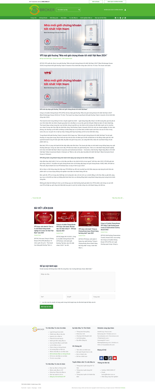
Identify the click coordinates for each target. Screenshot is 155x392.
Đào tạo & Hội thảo (100, 18)
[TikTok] (123, 18)
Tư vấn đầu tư (73, 18)
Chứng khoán (43, 18)
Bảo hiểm (64, 18)
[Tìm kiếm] (79, 10)
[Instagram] (120, 18)
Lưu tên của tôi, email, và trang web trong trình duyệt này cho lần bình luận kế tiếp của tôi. (69, 302)
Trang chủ (33, 18)
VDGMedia (122, 387)
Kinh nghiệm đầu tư (86, 18)
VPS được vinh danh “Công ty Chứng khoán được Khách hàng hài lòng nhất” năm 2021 (88, 231)
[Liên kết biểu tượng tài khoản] (125, 10)
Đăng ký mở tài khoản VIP (57, 376)
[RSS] (125, 18)
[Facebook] (115, 18)
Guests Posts (57, 58)
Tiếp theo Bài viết (118, 198)
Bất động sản (54, 18)
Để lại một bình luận (46, 58)
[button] (96, 1)
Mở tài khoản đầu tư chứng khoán (60, 354)
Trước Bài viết (36, 198)
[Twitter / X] (118, 18)
